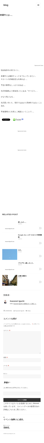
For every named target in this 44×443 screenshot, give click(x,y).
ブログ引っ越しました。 (26, 263)
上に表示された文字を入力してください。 (16, 387)
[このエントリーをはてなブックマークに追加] (22, 119)
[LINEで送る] (14, 120)
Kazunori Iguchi (19, 311)
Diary (29, 311)
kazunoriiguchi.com (11, 433)
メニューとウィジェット (38, 5)
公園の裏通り (22, 276)
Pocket (18, 119)
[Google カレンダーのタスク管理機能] (9, 241)
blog (5, 5)
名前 (5, 357)
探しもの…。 (22, 222)
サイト (5, 373)
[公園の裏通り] (9, 285)
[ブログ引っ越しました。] (9, 269)
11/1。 (20, 250)
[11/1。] (9, 259)
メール (6, 365)
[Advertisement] (22, 41)
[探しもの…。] (9, 228)
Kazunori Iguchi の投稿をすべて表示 (24, 303)
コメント (6, 330)
